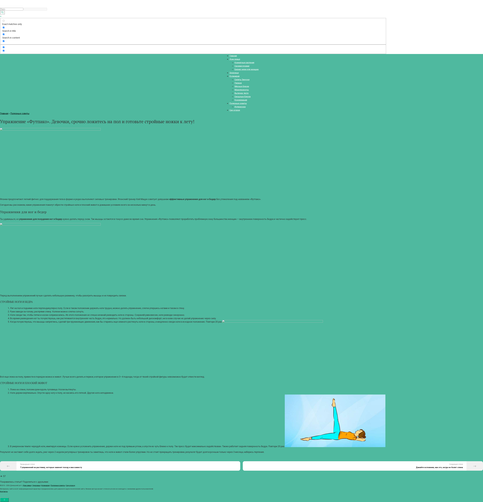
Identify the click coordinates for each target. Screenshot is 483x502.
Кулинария (234, 76)
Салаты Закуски (241, 79)
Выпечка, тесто (241, 93)
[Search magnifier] (2, 12)
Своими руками (241, 66)
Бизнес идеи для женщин (246, 69)
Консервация (240, 100)
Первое (238, 83)
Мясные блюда (241, 86)
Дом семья (234, 59)
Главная (233, 56)
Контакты (4, 491)
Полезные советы (238, 103)
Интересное (240, 107)
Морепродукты (241, 90)
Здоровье (234, 73)
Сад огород (234, 110)
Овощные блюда (242, 96)
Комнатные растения (244, 62)
